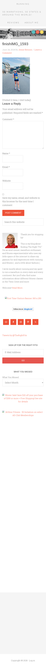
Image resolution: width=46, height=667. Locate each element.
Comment (8, 119)
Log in (32, 660)
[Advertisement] (12, 461)
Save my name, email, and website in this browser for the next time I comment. (21, 201)
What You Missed (10, 377)
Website (6, 180)
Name (6, 153)
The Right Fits (23, 34)
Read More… (18, 287)
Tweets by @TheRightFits (14, 335)
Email (6, 167)
